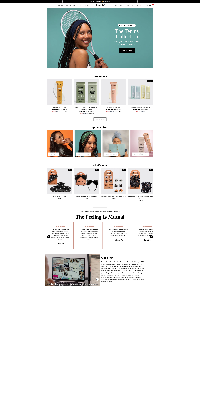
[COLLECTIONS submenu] (124, 5)
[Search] (144, 5)
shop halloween (53, 154)
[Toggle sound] (97, 279)
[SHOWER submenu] (84, 5)
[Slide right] (137, 1)
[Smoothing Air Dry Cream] (113, 92)
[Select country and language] (150, 5)
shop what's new (100, 206)
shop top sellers (100, 119)
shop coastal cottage (111, 154)
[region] (100, 1)
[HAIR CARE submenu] (64, 5)
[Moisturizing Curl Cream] (59, 92)
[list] (100, 38)
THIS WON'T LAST (127, 47)
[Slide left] (63, 1)
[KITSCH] (100, 5)
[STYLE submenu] (70, 5)
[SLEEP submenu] (90, 5)
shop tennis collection (83, 154)
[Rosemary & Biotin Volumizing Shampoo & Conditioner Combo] (86, 92)
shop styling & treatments (140, 154)
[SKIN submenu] (76, 5)
